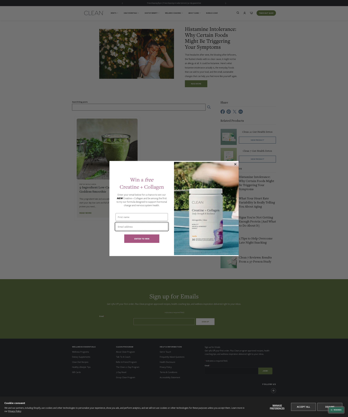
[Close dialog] (235, 164)
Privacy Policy (14, 411)
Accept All (303, 406)
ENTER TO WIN (141, 238)
